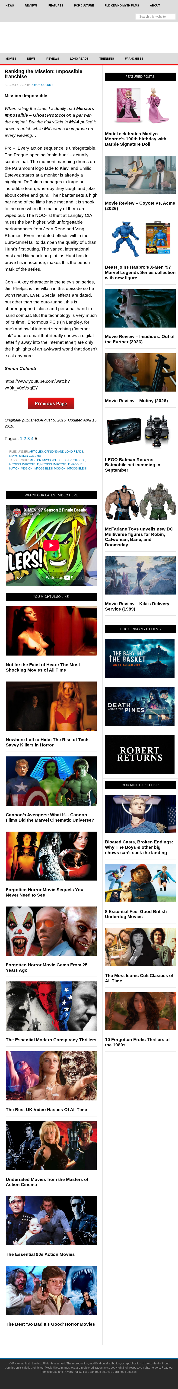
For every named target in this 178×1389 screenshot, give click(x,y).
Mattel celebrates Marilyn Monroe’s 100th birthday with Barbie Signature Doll (135, 139)
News (13, 455)
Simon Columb (30, 455)
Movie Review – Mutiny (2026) (136, 400)
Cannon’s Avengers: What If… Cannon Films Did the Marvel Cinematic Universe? (50, 817)
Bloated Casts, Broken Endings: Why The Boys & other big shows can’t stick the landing (139, 847)
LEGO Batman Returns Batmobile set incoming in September (132, 465)
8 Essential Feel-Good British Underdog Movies (136, 914)
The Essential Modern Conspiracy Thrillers (51, 1039)
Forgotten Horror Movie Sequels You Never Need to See (44, 892)
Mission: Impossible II (37, 468)
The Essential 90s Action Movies (40, 1254)
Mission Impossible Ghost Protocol (57, 460)
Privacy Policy (72, 1371)
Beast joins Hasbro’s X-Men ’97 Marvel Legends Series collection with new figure (140, 272)
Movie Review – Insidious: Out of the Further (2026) (140, 339)
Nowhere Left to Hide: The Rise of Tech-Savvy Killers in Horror (48, 742)
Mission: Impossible (24, 464)
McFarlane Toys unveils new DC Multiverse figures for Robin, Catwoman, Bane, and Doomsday (139, 537)
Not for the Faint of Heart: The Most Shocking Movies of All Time (43, 667)
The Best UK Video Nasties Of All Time (46, 1109)
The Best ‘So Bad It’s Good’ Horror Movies (50, 1324)
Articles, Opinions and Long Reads (56, 451)
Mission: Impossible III (70, 468)
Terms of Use (49, 1371)
